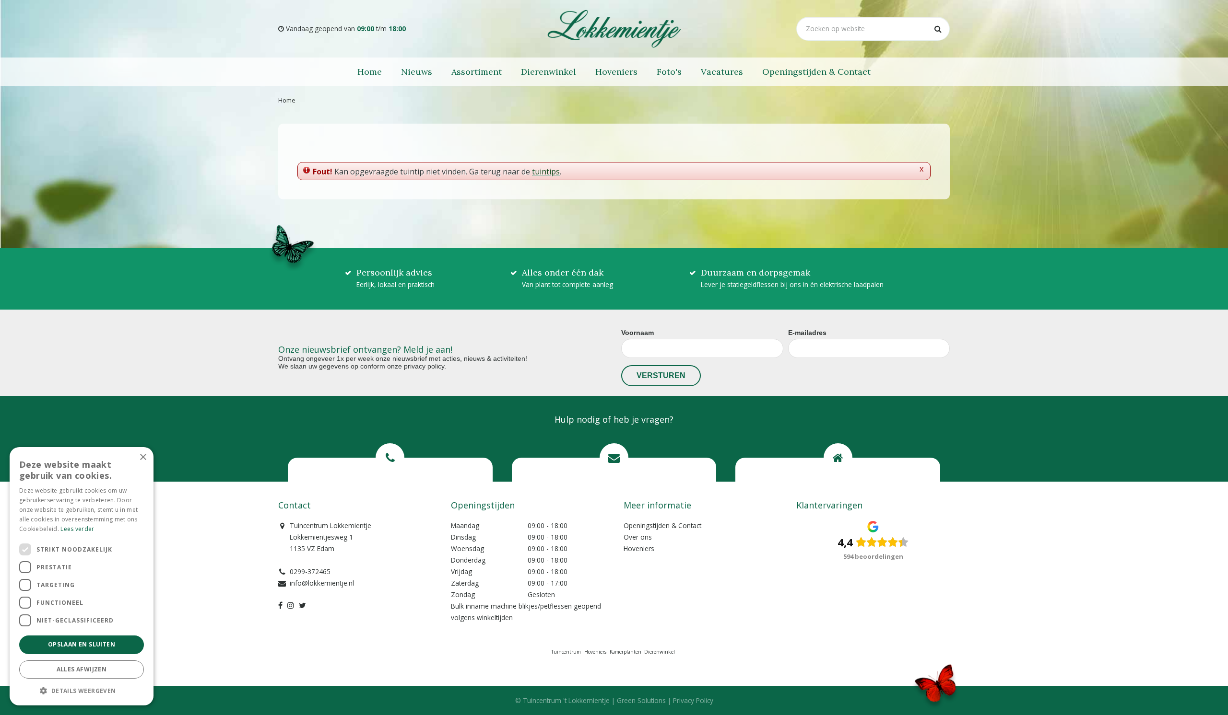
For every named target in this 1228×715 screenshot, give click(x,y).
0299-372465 (310, 571)
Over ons (638, 537)
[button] (81, 690)
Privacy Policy (693, 700)
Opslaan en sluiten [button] (81, 644)
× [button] (142, 457)
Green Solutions (641, 700)
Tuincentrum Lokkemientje (330, 525)
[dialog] (82, 576)
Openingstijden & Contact (662, 525)
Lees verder (77, 529)
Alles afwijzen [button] (82, 669)
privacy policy (424, 366)
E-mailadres (807, 332)
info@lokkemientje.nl (322, 583)
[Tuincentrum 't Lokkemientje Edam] (614, 29)
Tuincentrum (566, 651)
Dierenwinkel (659, 651)
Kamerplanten (625, 651)
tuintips (546, 171)
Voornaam (637, 332)
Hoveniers (639, 548)
